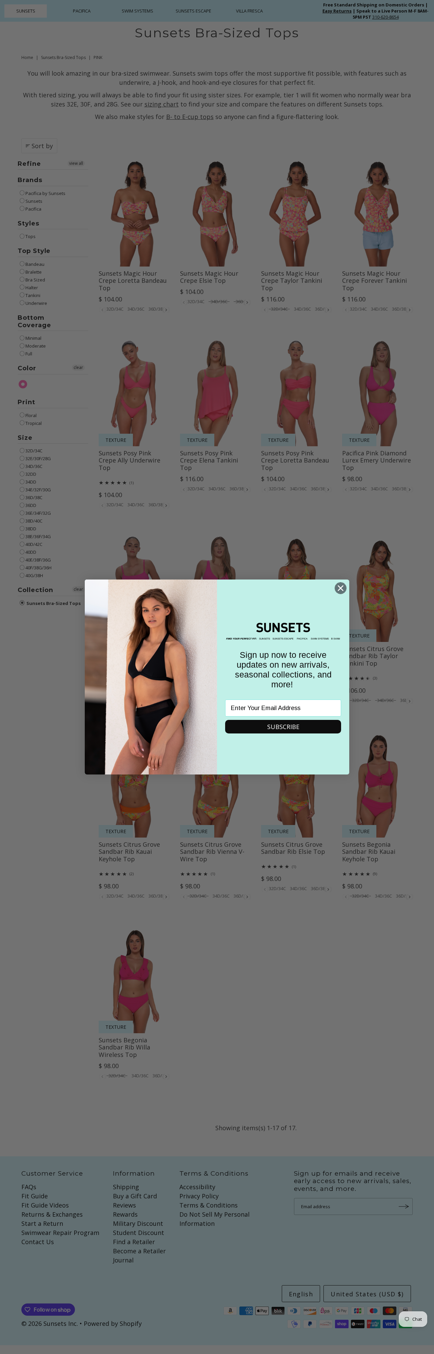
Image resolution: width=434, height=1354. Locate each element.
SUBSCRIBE (283, 727)
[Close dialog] (341, 588)
